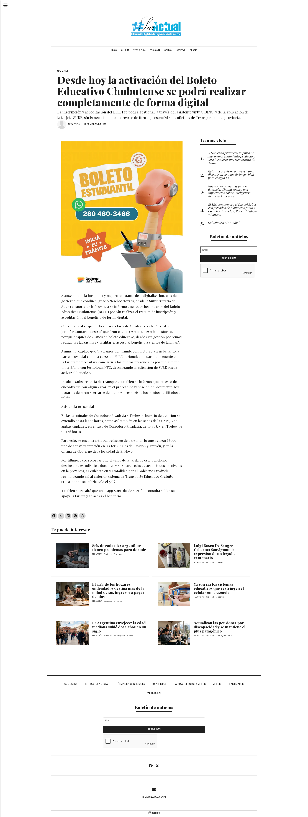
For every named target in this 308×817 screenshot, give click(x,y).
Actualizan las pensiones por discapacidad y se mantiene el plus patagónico (219, 626)
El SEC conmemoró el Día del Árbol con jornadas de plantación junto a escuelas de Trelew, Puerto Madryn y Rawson (232, 209)
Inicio (114, 50)
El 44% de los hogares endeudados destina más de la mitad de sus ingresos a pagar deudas (118, 590)
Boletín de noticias (229, 236)
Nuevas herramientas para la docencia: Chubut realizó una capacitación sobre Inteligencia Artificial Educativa (229, 191)
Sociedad (181, 50)
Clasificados (236, 684)
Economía (155, 50)
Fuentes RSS (159, 684)
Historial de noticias (96, 684)
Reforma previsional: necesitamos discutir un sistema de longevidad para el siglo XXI (231, 174)
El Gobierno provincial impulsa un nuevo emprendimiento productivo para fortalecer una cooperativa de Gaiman (231, 158)
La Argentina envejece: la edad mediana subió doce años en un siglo (119, 626)
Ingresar (155, 692)
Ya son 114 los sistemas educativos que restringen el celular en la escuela (219, 588)
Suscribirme (229, 258)
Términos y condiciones (130, 684)
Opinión (168, 50)
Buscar (193, 50)
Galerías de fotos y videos (190, 684)
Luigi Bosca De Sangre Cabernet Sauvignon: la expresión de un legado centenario (214, 551)
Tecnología (139, 50)
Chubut (125, 50)
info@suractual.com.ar (154, 797)
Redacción (74, 124)
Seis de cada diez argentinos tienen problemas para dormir (119, 547)
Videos (217, 684)
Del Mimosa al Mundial (223, 223)
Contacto (70, 684)
